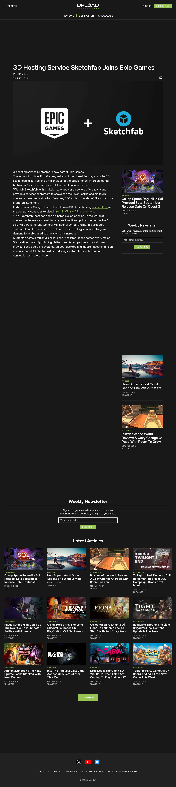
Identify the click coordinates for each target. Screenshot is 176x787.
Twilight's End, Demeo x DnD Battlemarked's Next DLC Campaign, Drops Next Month (152, 580)
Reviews (68, 15)
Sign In (147, 6)
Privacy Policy (74, 771)
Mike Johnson (129, 211)
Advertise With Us (126, 771)
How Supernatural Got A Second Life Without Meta (141, 386)
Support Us (162, 6)
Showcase (105, 15)
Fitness (125, 381)
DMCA (110, 771)
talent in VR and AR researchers (74, 211)
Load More (88, 697)
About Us (44, 771)
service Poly (100, 207)
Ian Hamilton (21, 74)
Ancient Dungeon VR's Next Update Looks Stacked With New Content (22, 674)
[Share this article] (161, 77)
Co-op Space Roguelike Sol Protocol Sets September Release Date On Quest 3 (142, 203)
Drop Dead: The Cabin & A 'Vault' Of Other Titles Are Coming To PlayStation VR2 (108, 674)
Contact (58, 771)
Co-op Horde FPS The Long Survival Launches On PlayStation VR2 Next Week (65, 628)
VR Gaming (127, 195)
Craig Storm (128, 392)
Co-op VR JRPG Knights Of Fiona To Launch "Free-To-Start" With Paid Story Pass (108, 628)
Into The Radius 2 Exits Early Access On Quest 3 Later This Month (65, 674)
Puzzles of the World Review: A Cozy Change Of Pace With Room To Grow (142, 438)
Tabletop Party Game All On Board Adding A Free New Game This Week (151, 674)
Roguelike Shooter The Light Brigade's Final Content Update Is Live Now (151, 628)
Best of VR (86, 15)
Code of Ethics (95, 771)
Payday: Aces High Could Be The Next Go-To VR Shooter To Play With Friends (22, 628)
